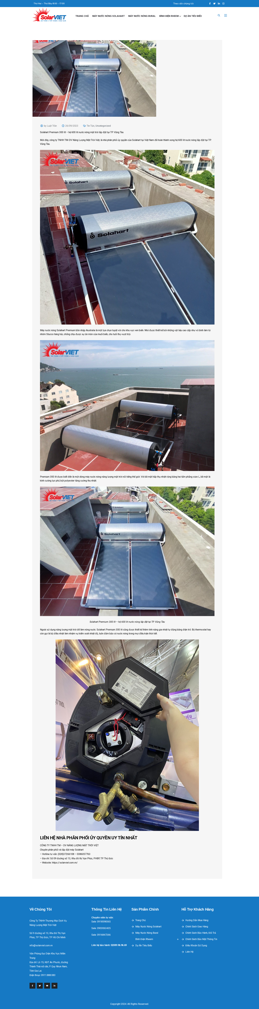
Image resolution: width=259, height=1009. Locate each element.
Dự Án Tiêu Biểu (193, 16)
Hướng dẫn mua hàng (196, 920)
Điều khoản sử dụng (196, 945)
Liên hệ (189, 951)
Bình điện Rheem (169, 16)
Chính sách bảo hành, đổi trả (200, 932)
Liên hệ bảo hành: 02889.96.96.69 (109, 945)
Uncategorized (103, 125)
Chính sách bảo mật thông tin (201, 939)
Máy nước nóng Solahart (108, 16)
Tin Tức (90, 125)
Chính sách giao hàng (196, 926)
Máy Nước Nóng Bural (142, 16)
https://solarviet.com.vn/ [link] (65, 862)
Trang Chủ (82, 16)
